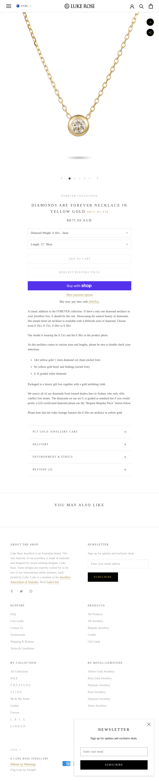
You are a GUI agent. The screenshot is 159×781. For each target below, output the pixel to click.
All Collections (19, 671)
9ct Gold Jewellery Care (55, 431)
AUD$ (24, 6)
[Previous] (61, 178)
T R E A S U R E (20, 685)
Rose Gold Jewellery (100, 678)
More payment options (79, 294)
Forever (14, 712)
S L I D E (16, 692)
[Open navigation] (8, 6)
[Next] (97, 178)
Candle (92, 634)
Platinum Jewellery (99, 685)
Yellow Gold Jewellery (101, 671)
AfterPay (93, 301)
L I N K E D (17, 726)
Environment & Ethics (53, 456)
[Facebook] (11, 591)
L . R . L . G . (18, 719)
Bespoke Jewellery (98, 627)
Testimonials (17, 634)
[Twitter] (21, 591)
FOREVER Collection (79, 195)
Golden (14, 705)
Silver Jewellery (97, 705)
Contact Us (16, 627)
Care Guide (17, 621)
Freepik (31, 769)
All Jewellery (95, 621)
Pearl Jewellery (97, 692)
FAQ (13, 614)
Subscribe (114, 764)
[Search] (141, 6)
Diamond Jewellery (99, 698)
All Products (95, 614)
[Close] (149, 724)
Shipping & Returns (22, 641)
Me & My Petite (19, 698)
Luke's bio (53, 582)
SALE (14, 678)
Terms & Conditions (22, 648)
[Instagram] (30, 591)
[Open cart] (151, 6)
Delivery (41, 444)
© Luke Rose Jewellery (29, 758)
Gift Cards (94, 641)
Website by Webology (23, 764)
